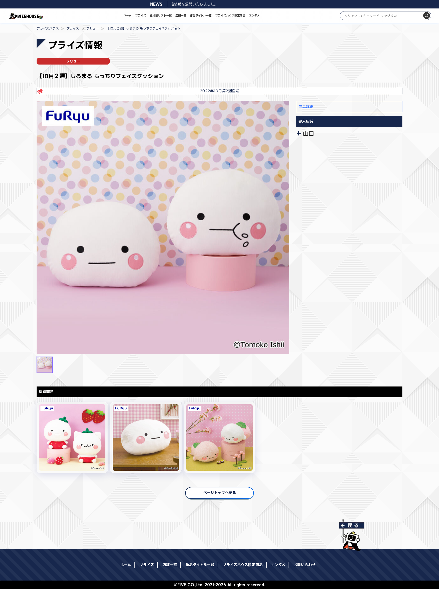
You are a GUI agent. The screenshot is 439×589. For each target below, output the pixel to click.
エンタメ (254, 15)
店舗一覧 (180, 15)
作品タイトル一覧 (200, 15)
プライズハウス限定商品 (230, 15)
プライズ (140, 15)
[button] (45, 365)
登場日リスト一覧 (161, 15)
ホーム (127, 15)
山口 (308, 133)
